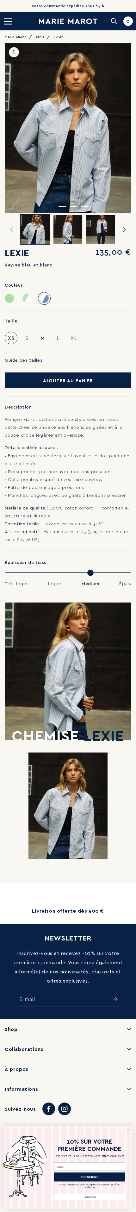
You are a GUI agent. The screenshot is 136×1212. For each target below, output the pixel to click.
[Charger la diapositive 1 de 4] (51, 206)
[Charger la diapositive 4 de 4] (84, 206)
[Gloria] (27, 298)
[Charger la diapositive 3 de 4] (73, 206)
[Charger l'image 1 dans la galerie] (35, 229)
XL (75, 339)
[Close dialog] (128, 1130)
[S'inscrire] (115, 999)
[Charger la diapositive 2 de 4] (62, 206)
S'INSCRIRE (90, 1177)
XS (11, 338)
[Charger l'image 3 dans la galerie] (100, 229)
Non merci (89, 1196)
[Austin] (9, 298)
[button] (8, 21)
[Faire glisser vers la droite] (124, 229)
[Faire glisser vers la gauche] (12, 229)
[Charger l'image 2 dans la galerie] (68, 229)
